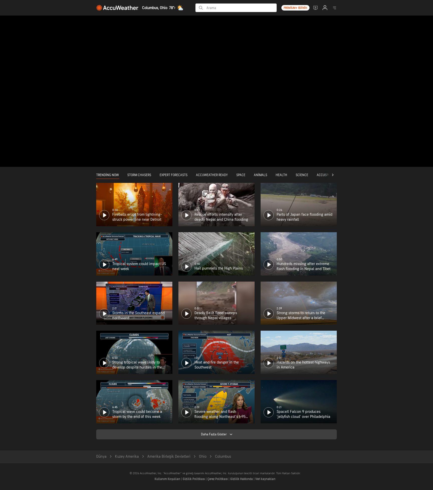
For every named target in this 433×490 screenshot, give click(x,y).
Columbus (223, 456)
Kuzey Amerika (127, 456)
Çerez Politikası (218, 479)
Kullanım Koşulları (168, 479)
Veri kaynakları (265, 479)
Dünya (101, 456)
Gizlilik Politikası (194, 479)
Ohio (202, 456)
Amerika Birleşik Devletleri (168, 456)
